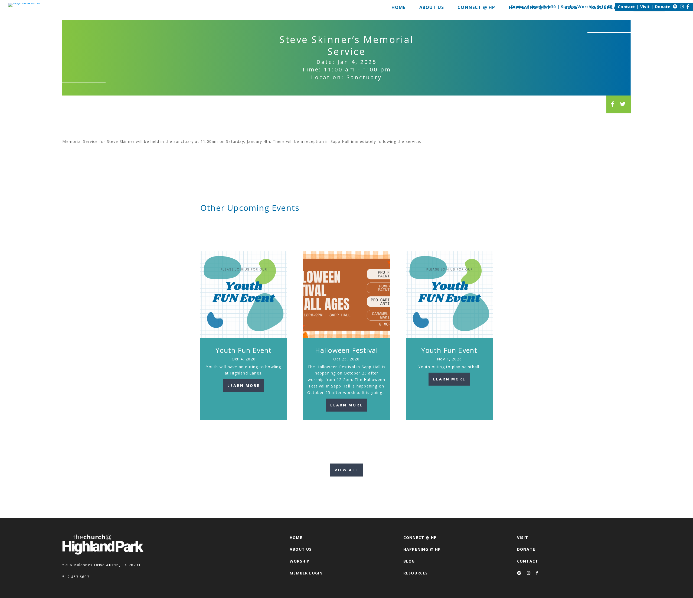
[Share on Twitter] (622, 104)
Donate (663, 6)
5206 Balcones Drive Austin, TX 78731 (101, 564)
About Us (301, 549)
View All (346, 469)
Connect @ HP (420, 537)
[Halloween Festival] (346, 294)
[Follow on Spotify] (675, 6)
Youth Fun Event (243, 350)
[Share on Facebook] (613, 104)
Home (296, 537)
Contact (626, 6)
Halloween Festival (346, 350)
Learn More (243, 385)
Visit (645, 6)
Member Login (306, 573)
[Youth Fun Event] (243, 294)
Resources (415, 573)
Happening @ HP (422, 549)
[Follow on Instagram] (682, 6)
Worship (299, 561)
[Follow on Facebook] (687, 6)
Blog (409, 561)
